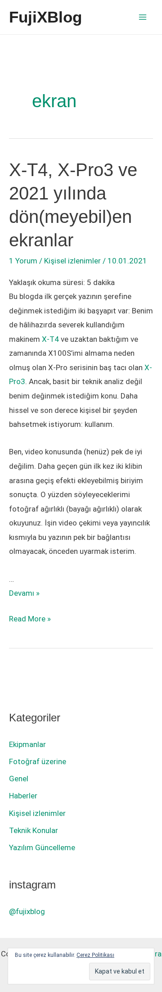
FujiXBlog (45, 17)
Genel (18, 778)
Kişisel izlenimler (72, 260)
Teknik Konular (33, 830)
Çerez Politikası (95, 955)
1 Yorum (23, 260)
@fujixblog (27, 911)
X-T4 (50, 339)
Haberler (23, 795)
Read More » (30, 620)
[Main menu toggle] (143, 17)
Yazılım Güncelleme (42, 847)
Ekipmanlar (27, 744)
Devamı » (24, 593)
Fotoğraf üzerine (37, 761)
